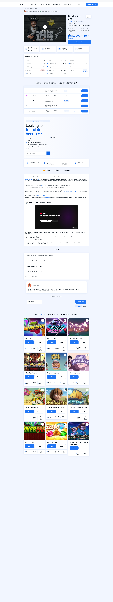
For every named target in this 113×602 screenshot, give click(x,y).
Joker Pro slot (29, 442)
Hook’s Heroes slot (53, 373)
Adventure (85, 70)
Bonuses (34, 4)
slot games (47, 197)
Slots (49, 4)
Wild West (85, 71)
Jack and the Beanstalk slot (56, 408)
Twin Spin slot (29, 338)
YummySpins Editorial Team (33, 11)
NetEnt (43, 73)
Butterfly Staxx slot (76, 338)
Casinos (42, 4)
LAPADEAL (66, 111)
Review (75, 91)
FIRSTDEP (66, 100)
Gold (39, 179)
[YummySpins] (23, 4)
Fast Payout (57, 4)
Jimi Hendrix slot (75, 373)
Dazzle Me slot (52, 442)
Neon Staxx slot (52, 338)
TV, (67, 179)
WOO (65, 91)
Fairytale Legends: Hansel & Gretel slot (79, 443)
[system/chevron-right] (48, 153)
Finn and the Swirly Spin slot (79, 408)
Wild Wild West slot (31, 373)
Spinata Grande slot (31, 408)
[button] (56, 255)
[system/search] (79, 4)
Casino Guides (67, 4)
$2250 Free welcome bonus (47, 176)
